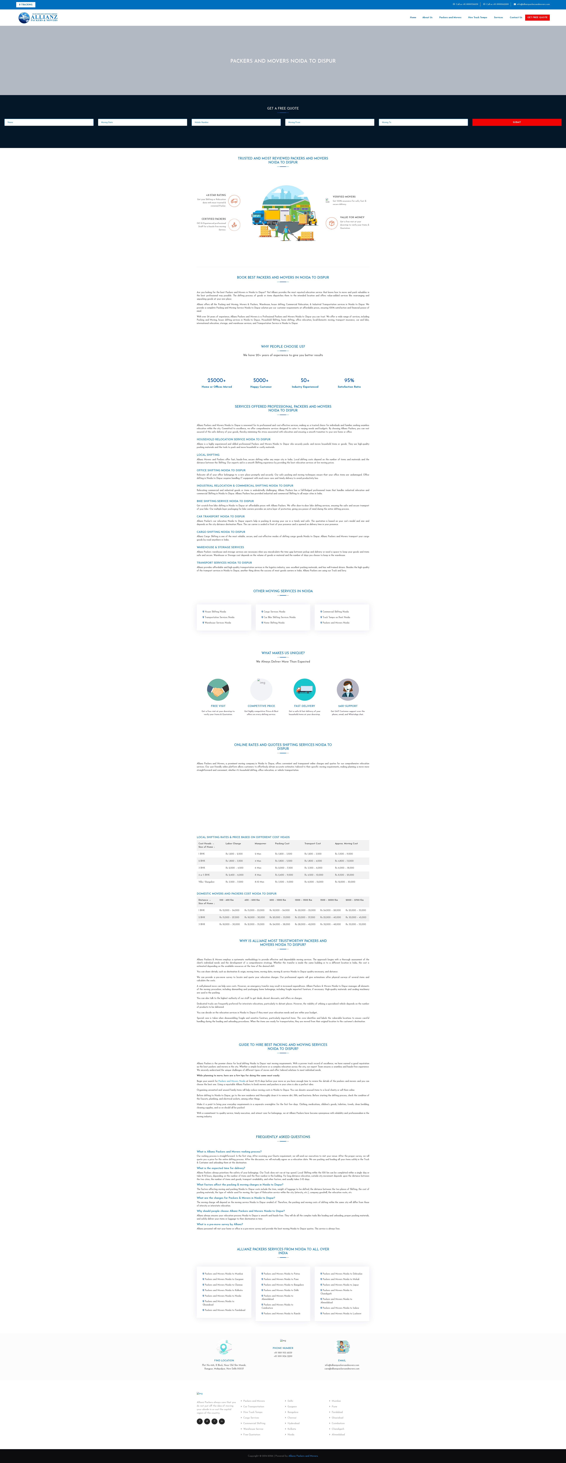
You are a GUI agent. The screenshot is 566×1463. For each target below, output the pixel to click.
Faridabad (337, 1412)
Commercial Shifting (254, 1423)
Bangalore (292, 1412)
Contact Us (516, 18)
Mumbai (336, 1401)
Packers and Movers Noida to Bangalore (284, 1285)
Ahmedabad (338, 1435)
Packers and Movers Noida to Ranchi (282, 1314)
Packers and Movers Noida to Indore (341, 1308)
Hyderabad (293, 1423)
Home (413, 18)
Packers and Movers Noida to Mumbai (224, 1274)
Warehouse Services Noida (218, 623)
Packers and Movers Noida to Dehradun (342, 1274)
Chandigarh (337, 1429)
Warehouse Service (253, 1429)
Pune (334, 1407)
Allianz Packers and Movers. (303, 1456)
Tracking (26, 5)
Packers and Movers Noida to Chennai (223, 1285)
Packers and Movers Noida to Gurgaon (224, 1279)
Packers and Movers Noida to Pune (281, 1279)
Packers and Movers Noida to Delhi (281, 1290)
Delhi (290, 1401)
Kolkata (291, 1429)
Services (498, 18)
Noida (290, 1435)
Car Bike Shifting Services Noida (280, 617)
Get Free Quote (537, 18)
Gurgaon (292, 1407)
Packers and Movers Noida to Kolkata (224, 1290)
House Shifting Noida (215, 612)
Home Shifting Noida (274, 623)
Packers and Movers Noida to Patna (282, 1274)
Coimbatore (338, 1423)
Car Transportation (253, 1407)
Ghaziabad (337, 1418)
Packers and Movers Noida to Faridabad (225, 1310)
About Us (427, 18)
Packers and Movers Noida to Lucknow (342, 1314)
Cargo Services (251, 1418)
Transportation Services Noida (219, 617)
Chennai (291, 1418)
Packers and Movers (450, 18)
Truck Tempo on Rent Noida (336, 617)
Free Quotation (251, 1435)
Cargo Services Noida (274, 612)
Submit (517, 122)
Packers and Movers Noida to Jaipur (341, 1285)
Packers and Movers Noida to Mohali (341, 1279)
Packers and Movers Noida (336, 623)
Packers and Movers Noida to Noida (223, 1296)
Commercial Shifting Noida (336, 612)
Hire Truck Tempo (477, 18)
